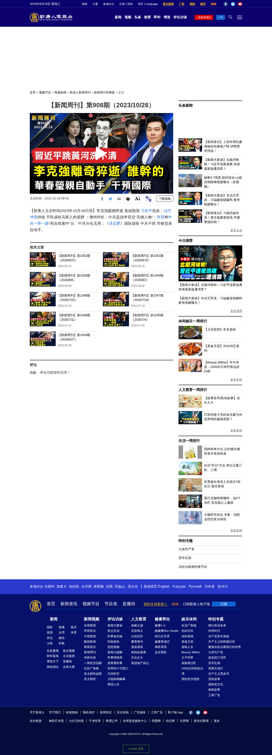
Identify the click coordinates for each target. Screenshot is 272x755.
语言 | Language (148, 4)
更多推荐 (236, 311)
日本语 (209, 586)
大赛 (95, 4)
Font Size (138, 198)
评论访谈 (180, 17)
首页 (33, 92)
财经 (62, 638)
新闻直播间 (204, 17)
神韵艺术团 (56, 720)
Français (179, 586)
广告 (181, 4)
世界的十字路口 (118, 668)
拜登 (160, 217)
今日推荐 (185, 241)
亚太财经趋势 (93, 673)
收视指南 (72, 712)
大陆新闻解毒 (116, 679)
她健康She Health (166, 630)
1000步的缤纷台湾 (192, 671)
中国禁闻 (90, 636)
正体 (122, 4)
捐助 (192, 4)
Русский (195, 586)
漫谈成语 (137, 647)
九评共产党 (186, 549)
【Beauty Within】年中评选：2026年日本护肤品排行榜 (221, 367)
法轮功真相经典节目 (192, 566)
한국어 (223, 586)
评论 (50, 638)
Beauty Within (190, 652)
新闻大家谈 (115, 625)
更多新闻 (236, 379)
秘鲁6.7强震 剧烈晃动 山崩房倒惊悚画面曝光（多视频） (223, 182)
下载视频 (165, 198)
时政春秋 (113, 641)
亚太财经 (90, 679)
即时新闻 (53, 656)
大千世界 (187, 657)
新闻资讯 (68, 603)
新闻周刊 (90, 652)
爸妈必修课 (138, 652)
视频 (128, 17)
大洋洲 (86, 586)
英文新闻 (168, 4)
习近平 (146, 211)
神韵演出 (53, 667)
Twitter (233, 4)
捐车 (203, 4)
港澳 (62, 627)
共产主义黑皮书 (218, 673)
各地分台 (108, 4)
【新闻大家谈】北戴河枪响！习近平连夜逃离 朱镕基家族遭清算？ (222, 164)
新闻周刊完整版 (104, 92)
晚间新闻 (90, 641)
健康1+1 (160, 625)
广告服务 (140, 712)
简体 (130, 4)
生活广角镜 (188, 625)
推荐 (147, 17)
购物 (213, 4)
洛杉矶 (74, 586)
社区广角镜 (91, 668)
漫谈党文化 (215, 684)
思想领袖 (113, 647)
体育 (74, 632)
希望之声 (112, 720)
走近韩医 (161, 652)
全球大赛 (69, 667)
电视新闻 (60, 92)
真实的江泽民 (217, 657)
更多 (217, 720)
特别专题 (185, 541)
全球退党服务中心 (135, 720)
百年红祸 (184, 558)
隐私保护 (89, 712)
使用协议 (106, 712)
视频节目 (45, 92)
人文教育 (138, 619)
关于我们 (55, 712)
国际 (50, 627)
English (164, 586)
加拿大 (62, 586)
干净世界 (95, 720)
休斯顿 (99, 586)
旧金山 (120, 586)
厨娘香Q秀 (188, 663)
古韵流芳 (137, 636)
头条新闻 (185, 105)
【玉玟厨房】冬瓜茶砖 (220, 329)
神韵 (84, 4)
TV (221, 17)
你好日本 (187, 630)
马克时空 (113, 673)
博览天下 (53, 661)
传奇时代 (214, 630)
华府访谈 (90, 657)
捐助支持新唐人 (155, 604)
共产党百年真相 (218, 636)
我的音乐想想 (190, 679)
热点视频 (69, 650)
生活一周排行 (189, 441)
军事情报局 (115, 657)
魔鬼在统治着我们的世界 (224, 647)
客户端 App (175, 712)
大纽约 (49, 586)
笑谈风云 (137, 630)
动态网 (170, 720)
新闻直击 (90, 647)
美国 (50, 632)
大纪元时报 (76, 720)
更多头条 (236, 230)
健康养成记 (162, 641)
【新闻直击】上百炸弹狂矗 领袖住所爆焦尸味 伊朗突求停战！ (223, 146)
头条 (137, 17)
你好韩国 (187, 636)
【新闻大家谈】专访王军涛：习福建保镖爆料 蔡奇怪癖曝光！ (222, 200)
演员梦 (114, 223)
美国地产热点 (140, 663)
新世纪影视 (201, 720)
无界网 (184, 720)
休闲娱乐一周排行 (192, 321)
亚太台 (133, 586)
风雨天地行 (215, 668)
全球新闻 (90, 625)
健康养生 (162, 619)
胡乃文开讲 (162, 636)
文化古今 (137, 657)
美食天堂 (187, 641)
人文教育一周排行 (192, 390)
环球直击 (90, 630)
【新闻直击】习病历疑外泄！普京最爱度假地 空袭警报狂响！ (222, 217)
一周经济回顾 (93, 663)
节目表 (111, 603)
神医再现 (161, 647)
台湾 (62, 632)
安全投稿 (123, 712)
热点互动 (113, 630)
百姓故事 (214, 679)
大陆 (50, 643)
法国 (109, 586)
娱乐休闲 (189, 619)
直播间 (128, 603)
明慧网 (156, 720)
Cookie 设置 (136, 748)
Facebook (226, 4)
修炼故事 (214, 689)
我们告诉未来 (217, 625)
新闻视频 (91, 619)
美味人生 (187, 647)
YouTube (240, 4)
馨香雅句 (137, 641)
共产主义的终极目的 (221, 641)
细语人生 (113, 684)
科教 (62, 643)
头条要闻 (53, 650)
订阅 (223, 604)
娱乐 (74, 627)
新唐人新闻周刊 (80, 92)
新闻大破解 (115, 652)
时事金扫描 (115, 636)
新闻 (118, 17)
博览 (167, 17)
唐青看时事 (115, 663)
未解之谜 (137, 625)
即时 (157, 17)
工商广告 (214, 695)
